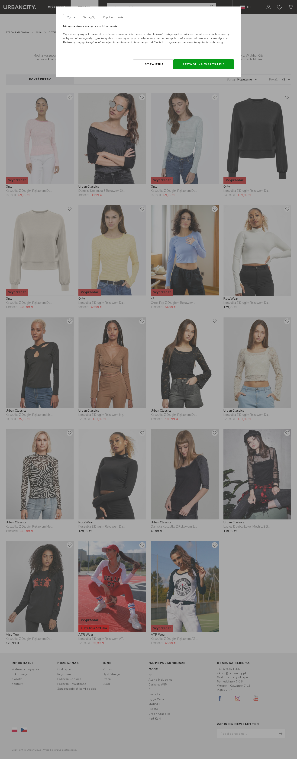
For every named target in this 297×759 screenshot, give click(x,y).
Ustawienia (153, 64)
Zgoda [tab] (71, 17)
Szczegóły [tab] (89, 17)
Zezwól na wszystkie (204, 64)
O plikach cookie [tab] (113, 17)
